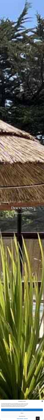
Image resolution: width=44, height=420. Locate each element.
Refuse (22, 413)
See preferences (22, 416)
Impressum (26, 418)
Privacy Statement (20, 418)
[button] (42, 401)
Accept (22, 409)
